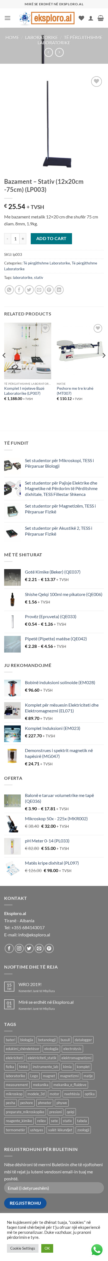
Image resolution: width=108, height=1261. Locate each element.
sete (54, 1121)
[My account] (91, 18)
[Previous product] (59, 52)
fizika (10, 1066)
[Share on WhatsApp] (9, 289)
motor (54, 1094)
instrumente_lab (45, 1066)
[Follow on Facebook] (9, 948)
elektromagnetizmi (76, 1058)
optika (90, 1094)
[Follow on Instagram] (19, 948)
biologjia (26, 1040)
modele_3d (36, 1094)
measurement (17, 1084)
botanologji (47, 1040)
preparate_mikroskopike (25, 1112)
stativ (38, 277)
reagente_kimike (19, 1121)
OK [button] (47, 1248)
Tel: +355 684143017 (24, 927)
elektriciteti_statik (42, 1058)
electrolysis (72, 1048)
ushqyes (36, 1130)
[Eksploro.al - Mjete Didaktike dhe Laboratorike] (46, 18)
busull (65, 1040)
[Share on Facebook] (19, 289)
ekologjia (51, 1048)
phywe (61, 1102)
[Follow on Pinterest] (49, 948)
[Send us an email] (39, 948)
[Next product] (48, 52)
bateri (10, 1040)
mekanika (40, 1084)
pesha (10, 1102)
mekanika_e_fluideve (69, 1084)
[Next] (103, 366)
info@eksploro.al (34, 934)
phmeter (45, 1102)
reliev (41, 1121)
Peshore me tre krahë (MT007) (75, 391)
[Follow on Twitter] (29, 948)
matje (88, 1076)
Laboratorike (41, 37)
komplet (83, 1066)
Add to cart (51, 238)
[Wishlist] (81, 18)
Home (12, 37)
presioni (55, 1112)
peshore (26, 1102)
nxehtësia (72, 1094)
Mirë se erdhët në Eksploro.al (46, 1002)
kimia (67, 1066)
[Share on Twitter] (29, 289)
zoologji (83, 1130)
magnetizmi (69, 1076)
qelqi (70, 1112)
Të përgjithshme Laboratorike (70, 40)
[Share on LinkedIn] (59, 289)
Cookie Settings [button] (22, 1248)
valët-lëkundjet (60, 1130)
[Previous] (4, 366)
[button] (7, 18)
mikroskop (14, 1094)
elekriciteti (14, 1058)
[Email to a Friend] (39, 289)
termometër (15, 1130)
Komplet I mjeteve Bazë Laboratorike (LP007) (24, 391)
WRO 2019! (30, 984)
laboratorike (22, 277)
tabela (82, 1121)
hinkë (23, 1066)
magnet (49, 1076)
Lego (34, 1076)
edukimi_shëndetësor (22, 1048)
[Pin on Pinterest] (49, 289)
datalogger (83, 1040)
